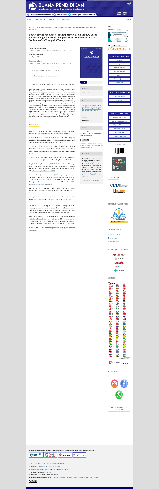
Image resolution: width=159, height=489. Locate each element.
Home (29, 19)
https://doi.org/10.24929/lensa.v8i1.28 (43, 171)
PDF (84, 82)
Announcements (39, 19)
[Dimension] (79, 457)
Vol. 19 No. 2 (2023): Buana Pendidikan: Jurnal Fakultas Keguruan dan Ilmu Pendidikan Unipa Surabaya (62, 28)
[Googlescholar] (50, 457)
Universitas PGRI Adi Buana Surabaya (48, 466)
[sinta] (36, 457)
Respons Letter (114, 242)
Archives (51, 19)
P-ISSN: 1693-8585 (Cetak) (37, 463)
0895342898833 (48, 472)
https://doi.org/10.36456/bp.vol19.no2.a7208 (45, 70)
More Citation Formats (91, 180)
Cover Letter (113, 238)
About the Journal (63, 19)
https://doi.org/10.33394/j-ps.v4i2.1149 (40, 184)
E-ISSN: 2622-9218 (119, 144)
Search (128, 19)
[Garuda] (65, 457)
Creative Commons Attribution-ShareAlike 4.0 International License (91, 145)
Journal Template (114, 234)
